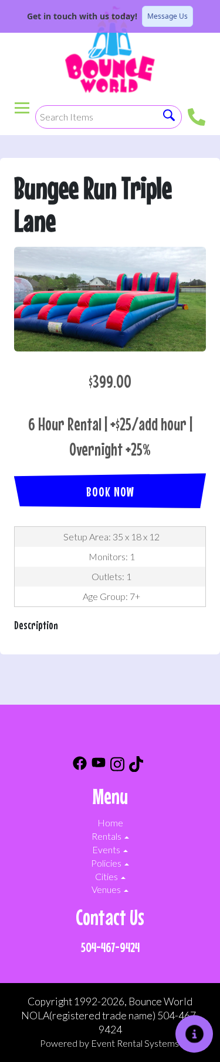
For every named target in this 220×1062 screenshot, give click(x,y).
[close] (204, 16)
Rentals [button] (107, 836)
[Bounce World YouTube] (99, 765)
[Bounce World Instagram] (117, 765)
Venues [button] (107, 889)
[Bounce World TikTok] (136, 765)
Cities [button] (107, 876)
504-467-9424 (110, 947)
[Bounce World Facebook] (80, 765)
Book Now (110, 491)
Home (110, 822)
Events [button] (107, 849)
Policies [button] (107, 862)
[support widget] (194, 1034)
